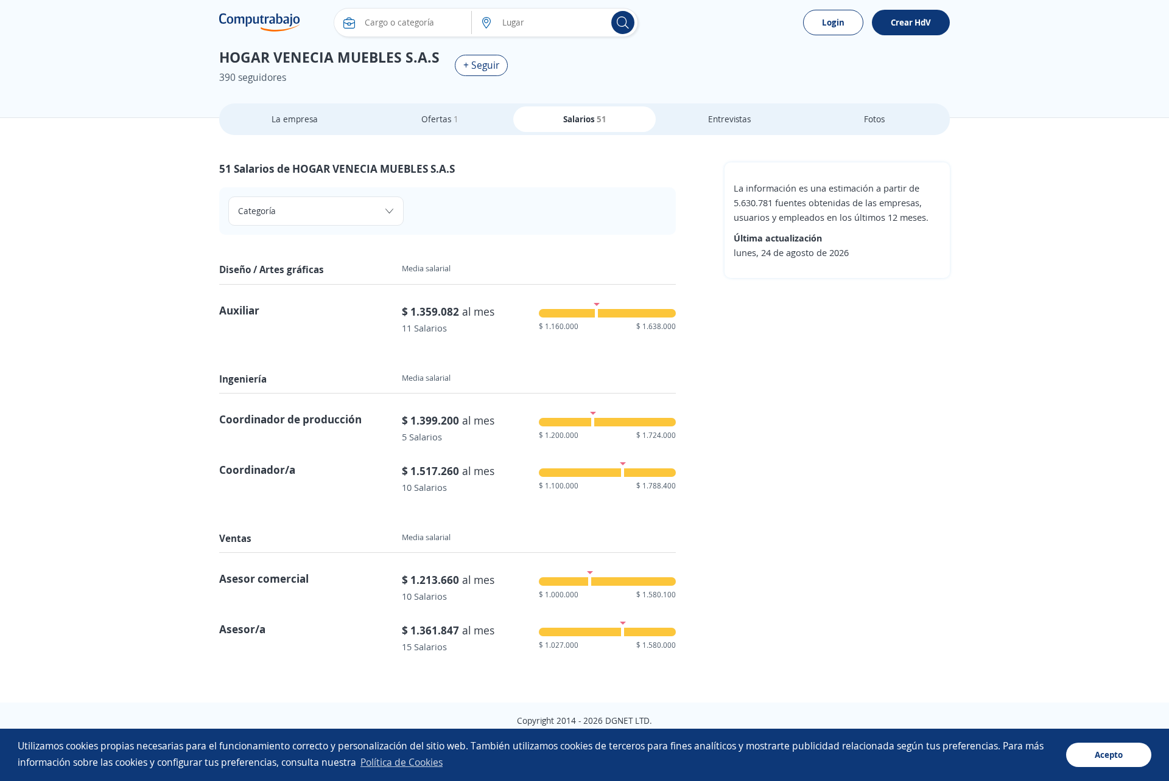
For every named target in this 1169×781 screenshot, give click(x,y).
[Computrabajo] (259, 22)
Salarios (584, 119)
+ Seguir (481, 65)
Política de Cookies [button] (401, 762)
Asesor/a (242, 629)
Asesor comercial (264, 578)
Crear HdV (911, 22)
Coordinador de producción (290, 419)
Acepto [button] (1109, 754)
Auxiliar (239, 310)
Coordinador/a (257, 469)
